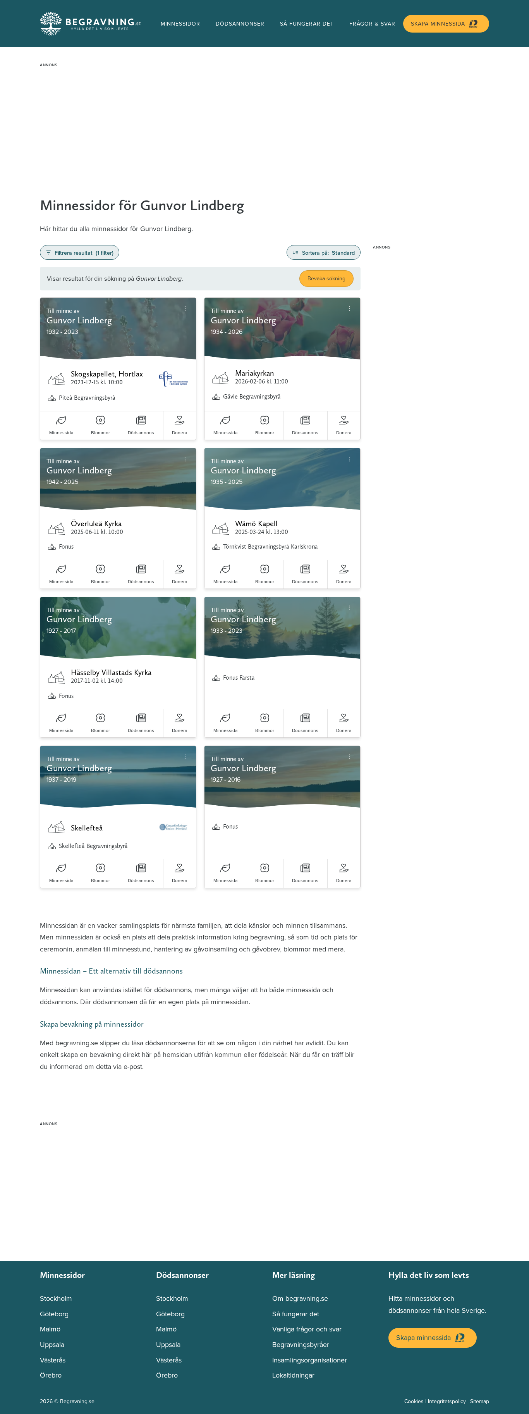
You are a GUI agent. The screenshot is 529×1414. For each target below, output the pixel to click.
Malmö (50, 1329)
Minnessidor (180, 24)
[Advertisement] (264, 125)
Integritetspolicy (447, 1401)
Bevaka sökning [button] (326, 278)
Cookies (414, 1401)
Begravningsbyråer (300, 1344)
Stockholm (56, 1298)
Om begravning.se (300, 1298)
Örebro (51, 1375)
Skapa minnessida (438, 24)
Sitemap (479, 1401)
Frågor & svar (372, 24)
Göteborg (54, 1314)
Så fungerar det (307, 24)
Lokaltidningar (293, 1375)
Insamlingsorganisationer (309, 1360)
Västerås (52, 1360)
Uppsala (52, 1344)
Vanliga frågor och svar (307, 1329)
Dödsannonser (240, 24)
